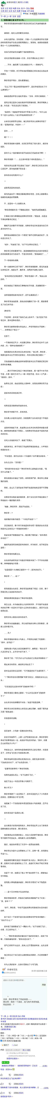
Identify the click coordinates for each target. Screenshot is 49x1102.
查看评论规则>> (13, 1059)
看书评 (3, 1019)
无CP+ (23, 8)
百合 (28, 8)
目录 (14, 16)
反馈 (32, 11)
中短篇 (23, 11)
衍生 (18, 8)
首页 (2, 8)
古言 (6, 8)
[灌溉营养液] (6, 1029)
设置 (19, 16)
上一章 (9, 16)
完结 (32, 8)
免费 (18, 11)
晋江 (15, 2)
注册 (26, 2)
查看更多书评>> (7, 1096)
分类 (2, 11)
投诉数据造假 (32, 1019)
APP (28, 11)
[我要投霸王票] (10, 1027)
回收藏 (9, 1019)
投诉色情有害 (21, 1019)
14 (4, 1093)
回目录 (15, 1016)
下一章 (3, 16)
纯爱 (14, 8)
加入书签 (21, 1016)
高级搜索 (41, 14)
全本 (10, 11)
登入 (22, 2)
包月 (14, 11)
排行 (6, 11)
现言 (10, 8)
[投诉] (21, 1075)
